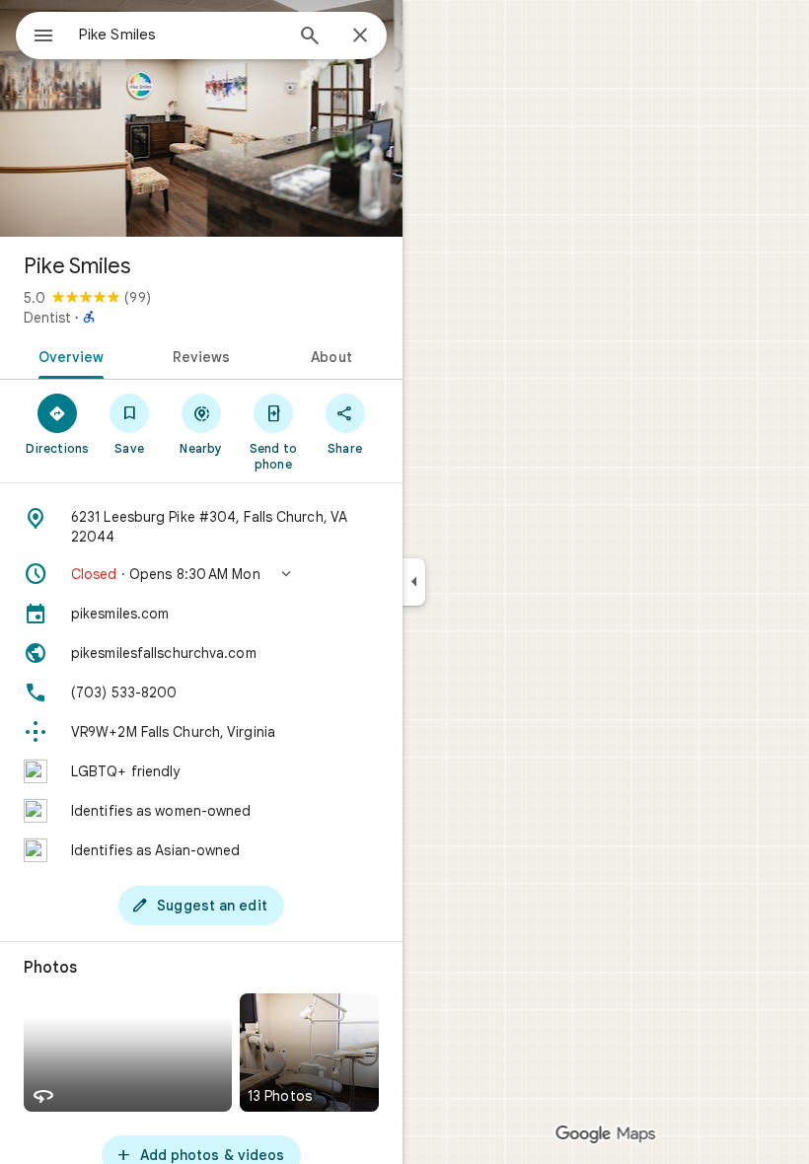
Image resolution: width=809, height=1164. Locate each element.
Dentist (47, 318)
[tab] (67, 355)
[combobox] (180, 34)
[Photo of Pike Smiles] (201, 118)
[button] (201, 574)
